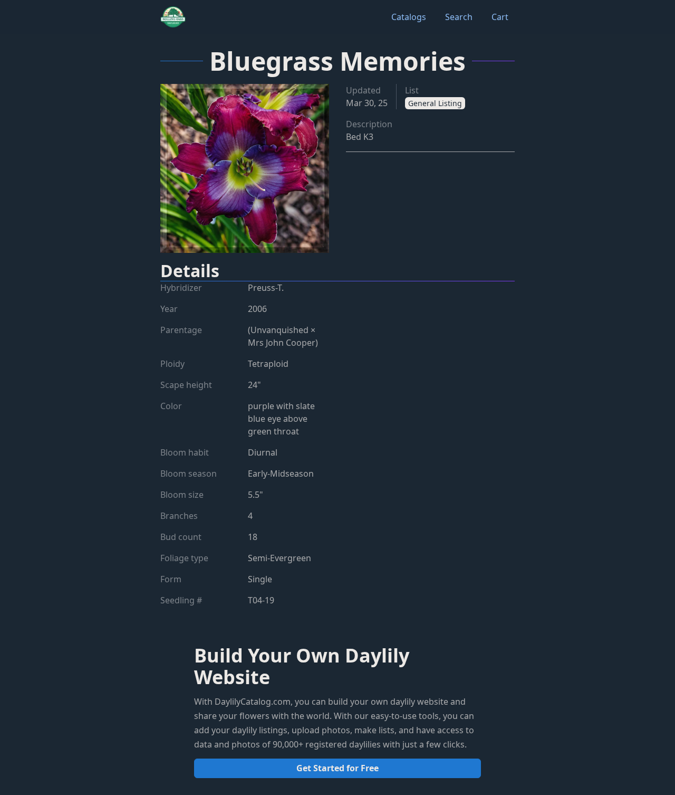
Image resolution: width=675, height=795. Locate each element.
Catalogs (408, 17)
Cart (499, 17)
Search (458, 17)
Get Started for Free (337, 768)
